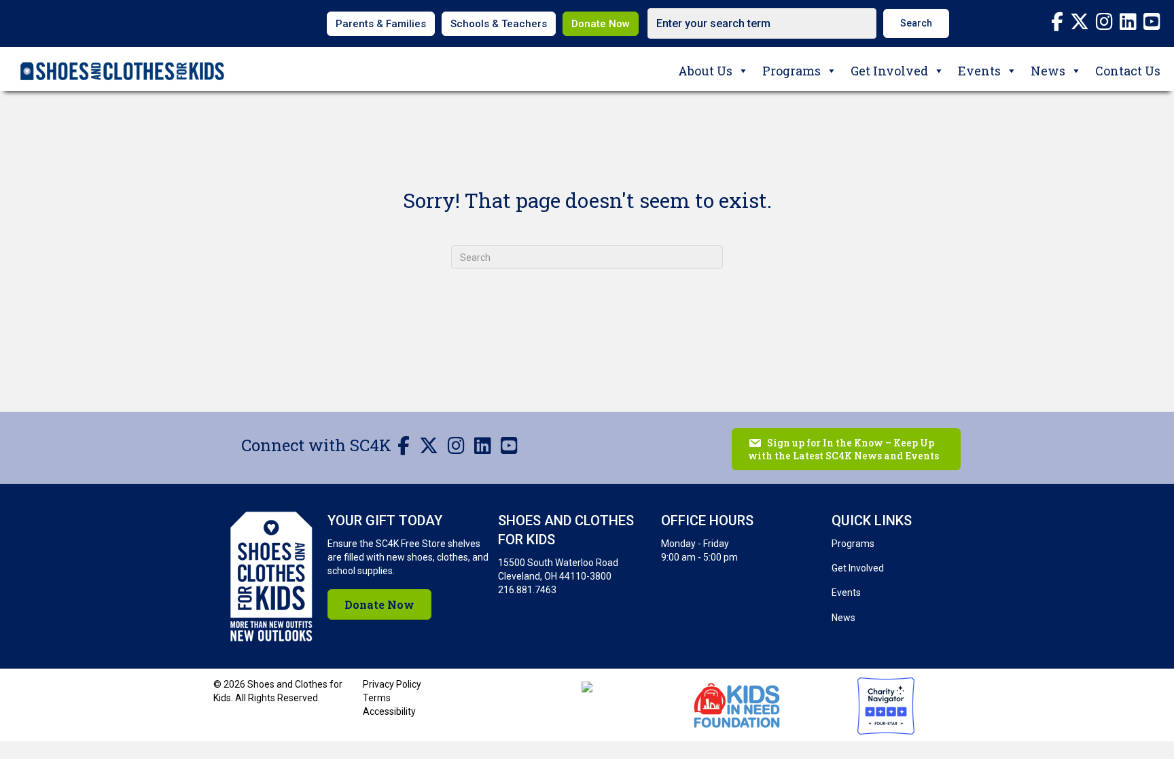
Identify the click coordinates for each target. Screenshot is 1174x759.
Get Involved (889, 71)
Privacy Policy (392, 684)
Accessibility (389, 711)
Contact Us (1127, 71)
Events (979, 71)
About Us (705, 71)
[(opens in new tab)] (736, 703)
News (1048, 71)
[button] (916, 23)
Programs (791, 71)
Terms (377, 697)
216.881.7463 (527, 589)
